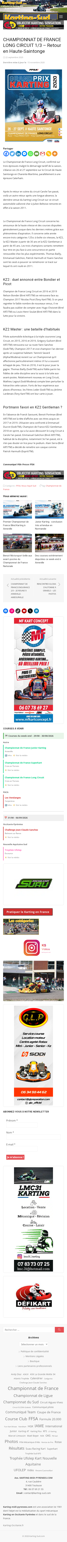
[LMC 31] (33, 1219)
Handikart (22, 1426)
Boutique (34, 1361)
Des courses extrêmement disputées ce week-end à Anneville (49, 559)
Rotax (58, 1442)
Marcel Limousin (17, 1435)
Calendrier (36, 1378)
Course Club (16, 1418)
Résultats (16, 1448)
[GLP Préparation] (33, 1055)
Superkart (52, 1448)
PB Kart (55, 1436)
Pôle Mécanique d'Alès (29, 1442)
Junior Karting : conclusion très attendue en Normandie (48, 525)
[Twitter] (12, 153)
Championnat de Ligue (33, 1395)
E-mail (10, 1144)
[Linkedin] (18, 153)
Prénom (12, 1120)
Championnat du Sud (21, 1401)
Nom (10, 1132)
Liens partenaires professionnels (35, 1366)
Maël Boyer (33, 1435)
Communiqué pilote (43, 1407)
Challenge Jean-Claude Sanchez (33, 1382)
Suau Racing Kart (36, 1448)
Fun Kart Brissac (10, 1426)
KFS (45, 1431)
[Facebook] (6, 153)
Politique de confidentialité (35, 1351)
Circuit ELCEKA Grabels (22, 1407)
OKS (47, 1435)
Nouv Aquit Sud (29, 485)
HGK (30, 1426)
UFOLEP (20, 1470)
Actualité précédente (20, 588)
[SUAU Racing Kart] (33, 884)
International (53, 1426)
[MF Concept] (33, 670)
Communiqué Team (20, 1412)
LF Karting (52, 1431)
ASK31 (26, 1374)
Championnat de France (33, 1388)
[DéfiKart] (33, 1296)
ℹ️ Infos (8, 755)
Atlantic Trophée (21, 1378)
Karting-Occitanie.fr (13, 1525)
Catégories (48, 1378)
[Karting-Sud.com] (33, 6)
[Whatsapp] (30, 153)
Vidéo (30, 1470)
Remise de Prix (47, 1442)
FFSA (18, 485)
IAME (39, 1425)
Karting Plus (36, 1431)
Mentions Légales (35, 1356)
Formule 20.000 (50, 1419)
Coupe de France (49, 1412)
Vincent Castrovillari (44, 1470)
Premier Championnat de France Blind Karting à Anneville (16, 525)
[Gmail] (42, 153)
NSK (42, 1435)
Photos (11, 1441)
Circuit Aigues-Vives (51, 1402)
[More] (54, 153)
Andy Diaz (16, 1374)
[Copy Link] (48, 153)
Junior (13, 1431)
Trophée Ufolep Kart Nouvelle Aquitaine (33, 1461)
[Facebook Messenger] (24, 153)
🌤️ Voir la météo (20, 755)
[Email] (36, 153)
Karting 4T (23, 1431)
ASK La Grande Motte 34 (42, 1374)
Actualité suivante (46, 586)
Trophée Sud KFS (33, 1453)
